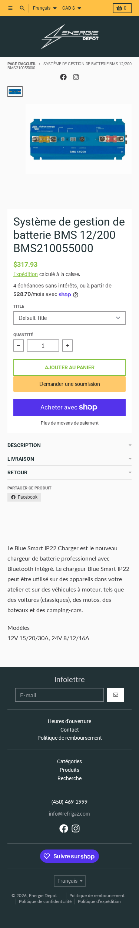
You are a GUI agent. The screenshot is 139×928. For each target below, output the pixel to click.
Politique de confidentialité (45, 901)
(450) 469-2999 (69, 802)
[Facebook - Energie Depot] (63, 77)
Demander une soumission (69, 384)
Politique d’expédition (99, 901)
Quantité (23, 334)
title (18, 306)
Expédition (25, 274)
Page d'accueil (21, 64)
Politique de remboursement (97, 895)
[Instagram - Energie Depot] (76, 77)
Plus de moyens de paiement (70, 423)
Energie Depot (43, 895)
